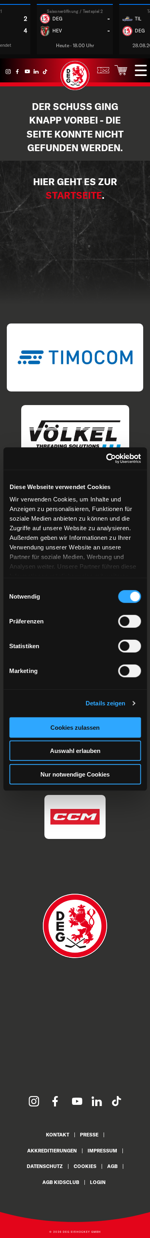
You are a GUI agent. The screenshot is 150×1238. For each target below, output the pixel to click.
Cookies (85, 1166)
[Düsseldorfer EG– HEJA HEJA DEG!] (75, 89)
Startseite (74, 195)
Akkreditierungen (52, 1151)
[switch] (129, 621)
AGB (112, 1166)
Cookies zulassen (75, 727)
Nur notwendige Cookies (75, 774)
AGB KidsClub (60, 1182)
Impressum (102, 1151)
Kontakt (57, 1135)
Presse (89, 1135)
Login (98, 1182)
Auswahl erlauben (75, 750)
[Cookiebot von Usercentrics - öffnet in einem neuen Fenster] (107, 458)
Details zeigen (105, 703)
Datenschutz (45, 1166)
